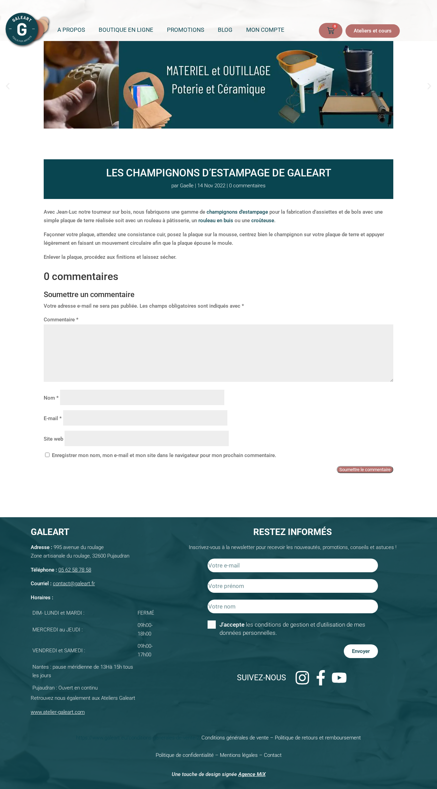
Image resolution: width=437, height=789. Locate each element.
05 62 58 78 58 (74, 570)
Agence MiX (252, 774)
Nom (51, 398)
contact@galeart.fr (74, 583)
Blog (225, 29)
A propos (71, 29)
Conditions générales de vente (235, 738)
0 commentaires (247, 186)
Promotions (185, 29)
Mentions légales (239, 755)
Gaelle (187, 186)
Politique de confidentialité (185, 755)
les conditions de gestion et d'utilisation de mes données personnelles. (292, 628)
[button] (7, 86)
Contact (273, 755)
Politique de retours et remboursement (318, 738)
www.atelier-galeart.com (58, 712)
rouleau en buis (215, 220)
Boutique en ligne (126, 29)
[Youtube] (339, 677)
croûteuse (262, 220)
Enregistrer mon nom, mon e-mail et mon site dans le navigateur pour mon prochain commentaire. (164, 455)
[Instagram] (302, 677)
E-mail (53, 418)
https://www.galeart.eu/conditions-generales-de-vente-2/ (138, 738)
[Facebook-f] (320, 677)
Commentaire (61, 320)
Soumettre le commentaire (365, 469)
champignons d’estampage (237, 212)
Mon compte (265, 29)
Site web (53, 439)
